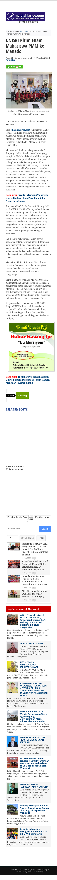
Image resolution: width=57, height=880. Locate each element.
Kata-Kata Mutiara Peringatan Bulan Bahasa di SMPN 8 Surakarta (33, 831)
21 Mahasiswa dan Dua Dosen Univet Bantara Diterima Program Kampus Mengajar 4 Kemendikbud (28, 379)
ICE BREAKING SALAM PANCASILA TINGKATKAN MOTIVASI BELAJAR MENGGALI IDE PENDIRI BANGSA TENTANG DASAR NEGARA (34, 689)
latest (13, 538)
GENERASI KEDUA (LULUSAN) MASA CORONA (34, 785)
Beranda (30, 519)
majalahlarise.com (21, 129)
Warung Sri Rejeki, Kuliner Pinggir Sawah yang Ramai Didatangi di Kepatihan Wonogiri (34, 809)
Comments (27, 538)
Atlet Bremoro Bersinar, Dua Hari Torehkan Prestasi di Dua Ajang (34, 594)
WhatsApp (22, 395)
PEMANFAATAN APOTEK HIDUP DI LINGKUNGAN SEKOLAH (33, 740)
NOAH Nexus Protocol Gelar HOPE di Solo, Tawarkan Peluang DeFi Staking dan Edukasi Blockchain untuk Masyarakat (32, 621)
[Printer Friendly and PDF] (14, 67)
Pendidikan (24, 31)
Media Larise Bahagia (35, 872)
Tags (41, 538)
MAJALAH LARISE (34, 869)
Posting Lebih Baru (17, 517)
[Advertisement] (31, 437)
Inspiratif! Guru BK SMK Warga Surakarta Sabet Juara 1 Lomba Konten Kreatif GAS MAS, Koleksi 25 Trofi (35, 549)
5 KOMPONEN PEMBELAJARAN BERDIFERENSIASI (29, 664)
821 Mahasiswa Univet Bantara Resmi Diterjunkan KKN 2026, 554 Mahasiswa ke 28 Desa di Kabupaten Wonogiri (34, 763)
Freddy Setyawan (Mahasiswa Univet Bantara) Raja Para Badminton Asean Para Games (27, 198)
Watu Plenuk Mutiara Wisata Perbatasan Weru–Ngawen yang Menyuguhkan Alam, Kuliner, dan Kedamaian (34, 716)
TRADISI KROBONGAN (31, 643)
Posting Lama (42, 517)
